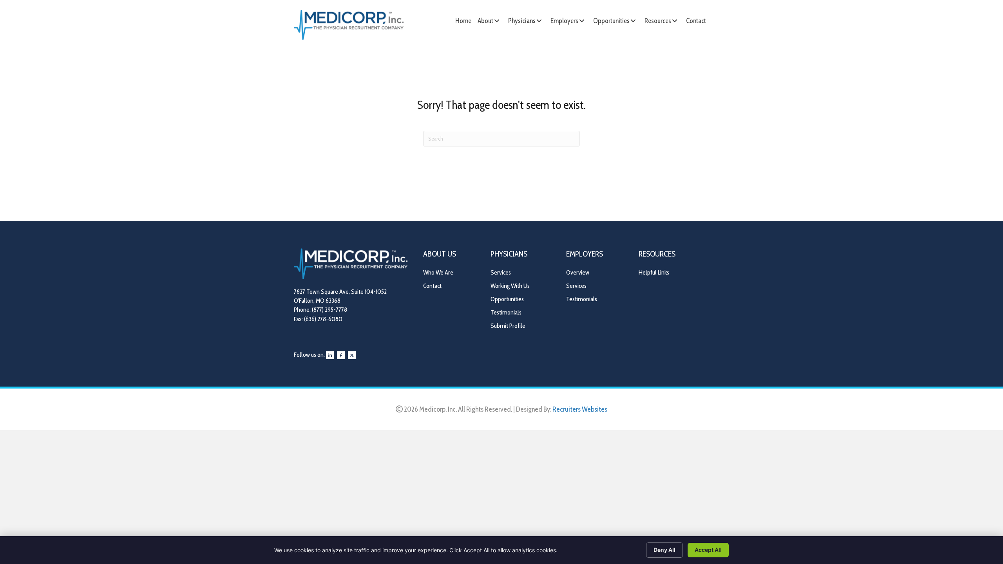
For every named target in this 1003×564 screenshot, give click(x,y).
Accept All (708, 549)
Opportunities (507, 299)
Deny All (664, 549)
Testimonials (506, 312)
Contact (432, 285)
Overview (577, 272)
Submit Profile (508, 325)
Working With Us (510, 285)
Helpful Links (654, 272)
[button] (496, 21)
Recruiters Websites (579, 409)
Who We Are (438, 272)
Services (501, 272)
